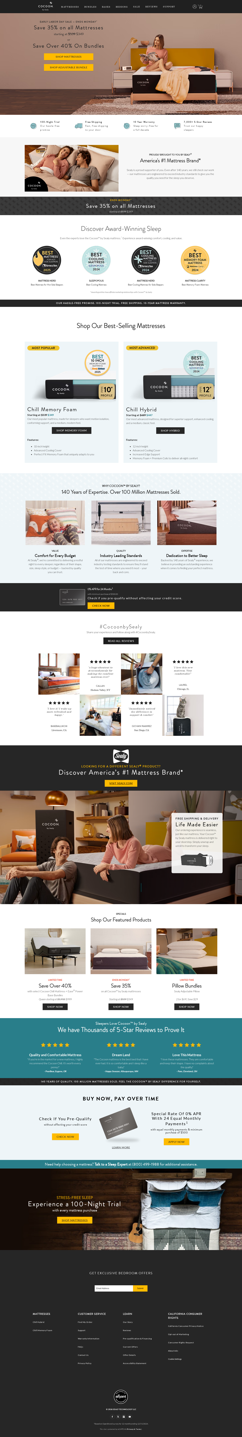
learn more (121, 1147)
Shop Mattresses (69, 56)
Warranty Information (88, 1338)
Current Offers (130, 1347)
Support (169, 6)
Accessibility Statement (134, 1363)
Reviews (151, 6)
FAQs (80, 1347)
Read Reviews (121, 640)
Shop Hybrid (170, 430)
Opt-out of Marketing (178, 1334)
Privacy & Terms (134, 1429)
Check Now (101, 605)
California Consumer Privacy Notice (185, 1326)
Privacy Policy (85, 1363)
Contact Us (83, 1355)
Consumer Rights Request (181, 1342)
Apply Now (176, 1141)
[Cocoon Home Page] (45, 9)
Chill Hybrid (38, 1322)
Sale (136, 6)
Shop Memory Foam (71, 430)
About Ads (173, 1351)
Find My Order (85, 1322)
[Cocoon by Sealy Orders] (195, 7)
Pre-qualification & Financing (137, 1338)
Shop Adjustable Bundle (68, 67)
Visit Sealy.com (121, 783)
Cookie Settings (175, 1359)
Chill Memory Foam (42, 1330)
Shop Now (55, 1006)
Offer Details (129, 1355)
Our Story (128, 1322)
